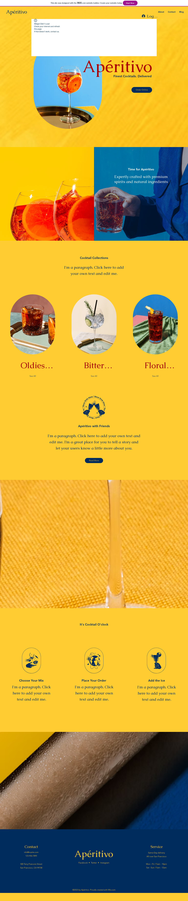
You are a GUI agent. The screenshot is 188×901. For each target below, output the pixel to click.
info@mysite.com (31, 852)
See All (33, 376)
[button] (141, 90)
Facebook (83, 862)
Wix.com (111, 890)
